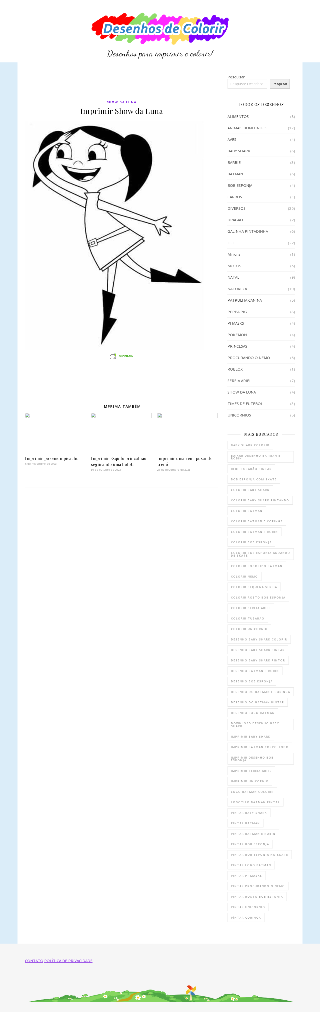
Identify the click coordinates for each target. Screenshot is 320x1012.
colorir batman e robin (254, 532)
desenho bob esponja (252, 681)
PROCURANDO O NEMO (249, 357)
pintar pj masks (246, 875)
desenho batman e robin (255, 671)
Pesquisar (236, 76)
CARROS (235, 196)
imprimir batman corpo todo (260, 747)
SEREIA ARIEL (239, 380)
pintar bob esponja (250, 844)
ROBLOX (235, 369)
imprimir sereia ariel (251, 771)
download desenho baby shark (255, 724)
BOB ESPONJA (240, 185)
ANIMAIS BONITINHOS (248, 127)
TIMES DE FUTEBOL (245, 403)
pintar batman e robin (253, 833)
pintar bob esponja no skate (259, 854)
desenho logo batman (253, 713)
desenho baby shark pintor (258, 660)
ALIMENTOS (238, 116)
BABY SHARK (239, 150)
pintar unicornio (248, 907)
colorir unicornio (249, 629)
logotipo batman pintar (255, 802)
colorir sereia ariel (251, 608)
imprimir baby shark (250, 736)
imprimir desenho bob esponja (252, 759)
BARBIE (234, 162)
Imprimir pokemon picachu (51, 458)
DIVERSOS (237, 208)
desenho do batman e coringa (260, 692)
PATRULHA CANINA (245, 300)
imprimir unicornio (250, 781)
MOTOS (234, 265)
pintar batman (245, 823)
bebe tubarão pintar (251, 469)
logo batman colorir (252, 792)
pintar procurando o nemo (258, 886)
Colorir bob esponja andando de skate (260, 554)
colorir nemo (244, 576)
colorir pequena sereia (254, 587)
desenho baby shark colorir (259, 639)
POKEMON (237, 334)
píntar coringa (246, 917)
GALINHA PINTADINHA (248, 231)
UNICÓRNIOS (239, 414)
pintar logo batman (251, 865)
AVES (232, 139)
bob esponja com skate (254, 479)
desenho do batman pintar (257, 702)
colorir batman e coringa (257, 521)
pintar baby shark (249, 812)
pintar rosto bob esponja (257, 896)
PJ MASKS (236, 323)
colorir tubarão (247, 618)
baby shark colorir (250, 445)
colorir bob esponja (251, 542)
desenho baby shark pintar (258, 650)
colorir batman (246, 511)
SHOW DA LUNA (121, 102)
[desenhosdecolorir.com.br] (160, 31)
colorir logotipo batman (256, 566)
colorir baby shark (250, 490)
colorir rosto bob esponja (258, 597)
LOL (231, 242)
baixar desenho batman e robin (255, 457)
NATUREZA (237, 288)
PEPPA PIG (237, 311)
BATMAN (235, 173)
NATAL (233, 277)
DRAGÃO (235, 219)
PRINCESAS (237, 346)
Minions (234, 254)
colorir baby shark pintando (260, 500)
